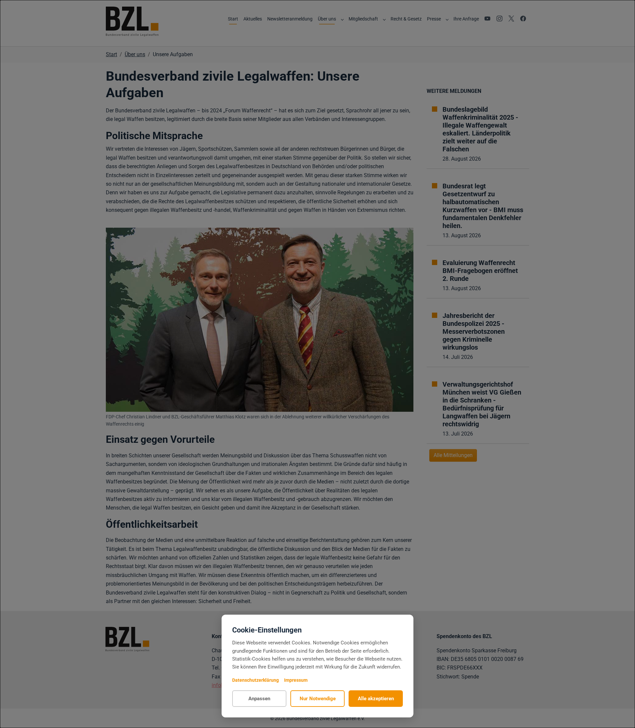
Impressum (296, 680)
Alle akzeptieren (376, 699)
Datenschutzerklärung (255, 680)
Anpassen (259, 699)
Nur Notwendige (318, 699)
